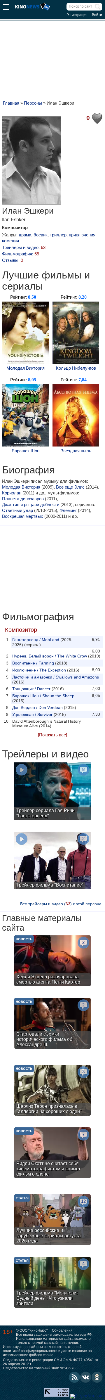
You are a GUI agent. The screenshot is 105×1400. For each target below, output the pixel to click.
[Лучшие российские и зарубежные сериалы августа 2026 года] (52, 1220)
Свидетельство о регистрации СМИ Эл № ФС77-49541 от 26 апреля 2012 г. (51, 1362)
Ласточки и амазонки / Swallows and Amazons (55, 677)
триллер (58, 234)
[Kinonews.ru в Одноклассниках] (97, 1377)
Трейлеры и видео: (24, 247)
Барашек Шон (25, 450)
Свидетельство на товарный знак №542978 (39, 1368)
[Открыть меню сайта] (6, 7)
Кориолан (11, 492)
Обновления (62, 1330)
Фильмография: (20, 253)
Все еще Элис (70, 486)
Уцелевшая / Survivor (32, 714)
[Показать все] (52, 734)
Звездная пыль (76, 450)
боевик (41, 234)
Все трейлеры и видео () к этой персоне (61, 903)
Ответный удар (17, 510)
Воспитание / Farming (33, 663)
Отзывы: (12, 260)
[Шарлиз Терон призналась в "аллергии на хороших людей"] (52, 1091)
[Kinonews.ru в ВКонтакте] (85, 1377)
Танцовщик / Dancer (31, 688)
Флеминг (68, 510)
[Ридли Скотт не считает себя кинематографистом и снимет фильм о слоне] (52, 1153)
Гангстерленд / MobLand (35, 639)
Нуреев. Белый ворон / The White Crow (49, 656)
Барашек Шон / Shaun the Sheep (43, 695)
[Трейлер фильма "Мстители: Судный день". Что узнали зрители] (52, 1283)
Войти (97, 15)
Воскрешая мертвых (22, 516)
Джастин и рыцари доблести (30, 504)
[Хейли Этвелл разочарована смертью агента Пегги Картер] (52, 961)
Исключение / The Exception (39, 670)
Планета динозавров (23, 498)
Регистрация (77, 15)
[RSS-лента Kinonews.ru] (74, 1377)
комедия (10, 240)
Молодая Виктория (25, 368)
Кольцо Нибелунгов (76, 368)
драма (25, 234)
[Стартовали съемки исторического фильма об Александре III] (52, 1024)
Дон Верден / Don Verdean (37, 707)
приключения (82, 234)
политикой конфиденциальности (30, 1351)
